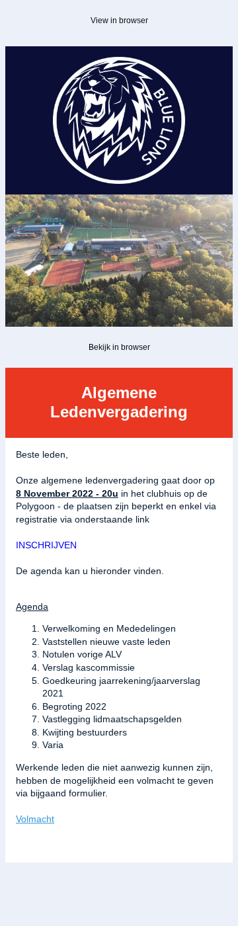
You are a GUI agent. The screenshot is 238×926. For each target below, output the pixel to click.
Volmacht (35, 819)
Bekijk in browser (119, 347)
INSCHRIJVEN (46, 545)
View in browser (119, 20)
